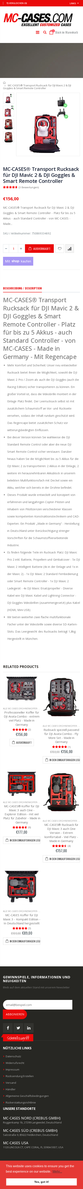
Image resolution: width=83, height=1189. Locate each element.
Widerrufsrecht (15, 1063)
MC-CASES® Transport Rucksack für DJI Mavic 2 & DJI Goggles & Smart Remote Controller (41, 174)
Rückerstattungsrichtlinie (21, 1102)
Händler (11, 1089)
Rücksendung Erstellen (20, 1076)
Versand (11, 1082)
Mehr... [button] (57, 1171)
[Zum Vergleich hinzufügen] (69, 248)
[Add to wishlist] (59, 248)
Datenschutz (13, 1056)
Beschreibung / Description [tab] (22, 288)
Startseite (4, 82)
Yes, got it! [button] (41, 1181)
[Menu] (37, 32)
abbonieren (15, 1014)
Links (73, 3)
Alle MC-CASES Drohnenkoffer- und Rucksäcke (29, 708)
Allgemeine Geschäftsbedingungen (27, 1096)
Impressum (12, 1069)
